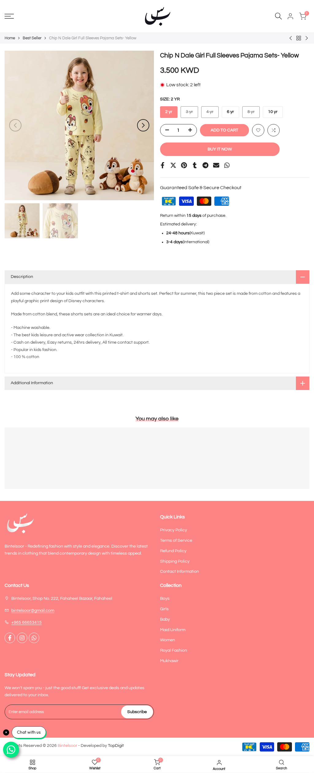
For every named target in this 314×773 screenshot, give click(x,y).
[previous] (15, 125)
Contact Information (179, 571)
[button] (258, 130)
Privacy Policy (173, 530)
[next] (143, 125)
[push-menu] (9, 16)
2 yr (168, 112)
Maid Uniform (173, 630)
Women (167, 640)
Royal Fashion (173, 650)
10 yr (273, 112)
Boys (165, 598)
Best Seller (32, 38)
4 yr (212, 113)
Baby (165, 619)
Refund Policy (173, 551)
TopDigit (116, 746)
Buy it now (220, 149)
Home (10, 38)
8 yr (253, 113)
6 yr (230, 112)
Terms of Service (176, 540)
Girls (164, 609)
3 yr (192, 113)
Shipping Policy (175, 561)
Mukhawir (169, 661)
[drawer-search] (278, 16)
